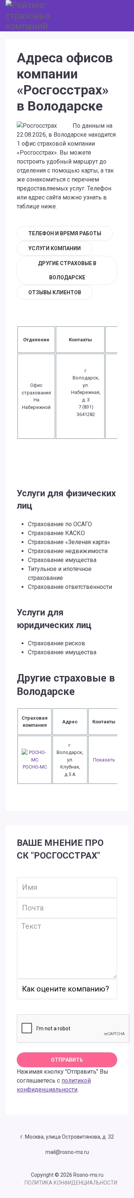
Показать (104, 760)
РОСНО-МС (35, 767)
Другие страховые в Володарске (67, 270)
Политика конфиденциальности (71, 1183)
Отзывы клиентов (54, 292)
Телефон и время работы (64, 233)
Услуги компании (54, 248)
